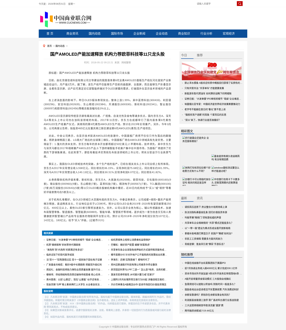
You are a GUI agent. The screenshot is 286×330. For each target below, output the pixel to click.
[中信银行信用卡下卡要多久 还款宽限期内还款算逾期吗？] (226, 179)
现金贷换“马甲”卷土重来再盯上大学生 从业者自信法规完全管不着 (80, 284)
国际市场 (117, 33)
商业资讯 (72, 33)
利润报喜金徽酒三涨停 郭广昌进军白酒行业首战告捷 (212, 300)
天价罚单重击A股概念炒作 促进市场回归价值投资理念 (138, 284)
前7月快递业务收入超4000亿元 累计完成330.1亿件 (211, 268)
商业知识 (184, 33)
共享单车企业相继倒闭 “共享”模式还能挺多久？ (209, 222)
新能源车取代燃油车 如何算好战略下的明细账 (208, 93)
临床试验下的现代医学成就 (60, 254)
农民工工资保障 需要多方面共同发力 (203, 238)
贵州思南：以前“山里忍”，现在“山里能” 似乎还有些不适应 (76, 279)
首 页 (50, 33)
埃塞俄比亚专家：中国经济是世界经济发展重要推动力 (212, 104)
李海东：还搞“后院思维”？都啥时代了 (130, 259)
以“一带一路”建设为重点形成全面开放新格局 (207, 228)
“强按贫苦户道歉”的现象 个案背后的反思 (205, 114)
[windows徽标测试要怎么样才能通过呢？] (226, 167)
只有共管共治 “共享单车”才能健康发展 (204, 88)
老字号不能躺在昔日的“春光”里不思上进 (205, 109)
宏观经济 (229, 33)
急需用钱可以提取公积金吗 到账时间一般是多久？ (210, 284)
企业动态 (162, 33)
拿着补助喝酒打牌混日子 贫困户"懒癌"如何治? (208, 233)
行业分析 (206, 33)
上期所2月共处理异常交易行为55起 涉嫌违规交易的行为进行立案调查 (147, 279)
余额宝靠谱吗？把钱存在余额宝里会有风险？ (208, 294)
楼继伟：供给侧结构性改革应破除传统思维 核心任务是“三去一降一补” (82, 274)
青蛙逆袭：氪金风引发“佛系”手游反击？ (205, 244)
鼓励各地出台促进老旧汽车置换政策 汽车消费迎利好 (212, 289)
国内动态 (95, 33)
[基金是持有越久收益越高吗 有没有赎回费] (226, 156)
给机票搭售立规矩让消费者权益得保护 (130, 239)
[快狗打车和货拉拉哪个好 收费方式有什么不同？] (196, 167)
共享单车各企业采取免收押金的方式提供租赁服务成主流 (140, 249)
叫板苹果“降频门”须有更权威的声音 (203, 217)
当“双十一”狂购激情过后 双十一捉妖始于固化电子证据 (74, 259)
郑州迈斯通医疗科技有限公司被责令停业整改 (134, 264)
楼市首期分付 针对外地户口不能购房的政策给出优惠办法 (140, 254)
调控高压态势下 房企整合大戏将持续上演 (206, 207)
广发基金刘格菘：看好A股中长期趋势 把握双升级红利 (74, 264)
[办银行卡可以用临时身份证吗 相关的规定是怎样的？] (196, 179)
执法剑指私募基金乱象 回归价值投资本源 (206, 212)
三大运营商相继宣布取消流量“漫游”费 (204, 305)
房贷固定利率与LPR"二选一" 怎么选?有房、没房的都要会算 (141, 269)
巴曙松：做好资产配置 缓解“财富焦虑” (130, 244)
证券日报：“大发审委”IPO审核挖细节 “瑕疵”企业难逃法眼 (75, 239)
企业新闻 (139, 33)
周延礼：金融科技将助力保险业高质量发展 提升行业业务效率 (78, 269)
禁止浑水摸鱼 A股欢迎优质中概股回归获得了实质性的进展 (215, 83)
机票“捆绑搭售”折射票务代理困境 (63, 244)
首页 (49, 46)
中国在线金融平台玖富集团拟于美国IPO (205, 263)
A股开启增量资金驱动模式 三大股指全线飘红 (208, 278)
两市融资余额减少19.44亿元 (199, 310)
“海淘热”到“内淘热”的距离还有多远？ (65, 249)
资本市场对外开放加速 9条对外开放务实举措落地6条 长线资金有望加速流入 (224, 273)
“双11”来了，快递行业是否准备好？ (203, 120)
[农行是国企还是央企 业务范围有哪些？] (196, 141)
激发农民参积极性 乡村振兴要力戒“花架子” (133, 274)
